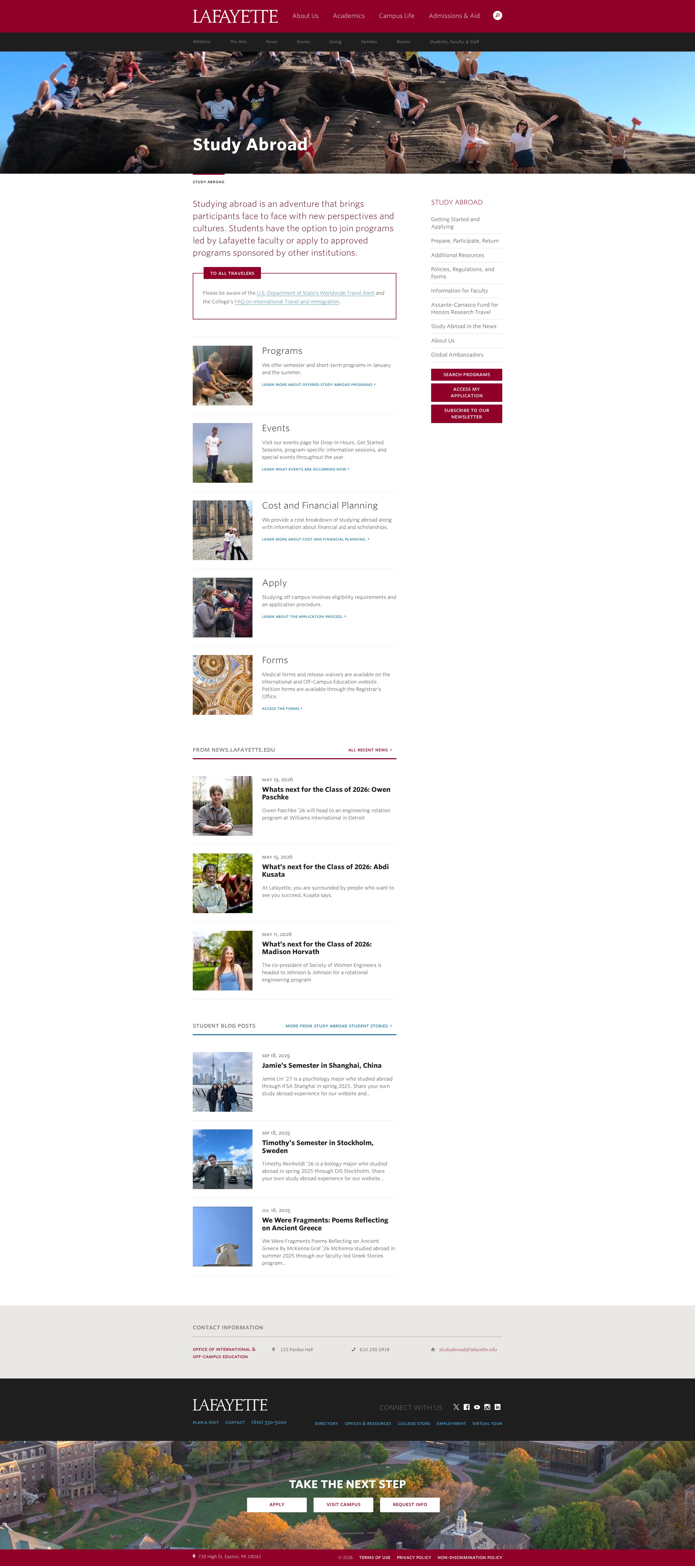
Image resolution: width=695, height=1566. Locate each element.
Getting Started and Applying (455, 223)
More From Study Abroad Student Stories (337, 1025)
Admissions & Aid (454, 15)
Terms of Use (374, 1557)
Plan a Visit (206, 1422)
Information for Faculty (459, 291)
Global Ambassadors (457, 355)
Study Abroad (457, 202)
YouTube (477, 1407)
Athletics (201, 41)
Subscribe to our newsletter (466, 413)
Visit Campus (344, 1504)
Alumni (403, 41)
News (271, 41)
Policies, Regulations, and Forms (462, 273)
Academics (349, 15)
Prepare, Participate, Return (465, 241)
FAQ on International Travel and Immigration (287, 301)
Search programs (466, 374)
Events (303, 41)
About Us (305, 15)
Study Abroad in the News (464, 326)
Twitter (456, 1407)
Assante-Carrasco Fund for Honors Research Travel (464, 308)
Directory (326, 1423)
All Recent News (368, 749)
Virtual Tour (487, 1423)
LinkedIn (497, 1407)
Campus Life (397, 15)
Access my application (467, 392)
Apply (277, 1504)
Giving (335, 41)
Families (369, 41)
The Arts (238, 41)
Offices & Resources (368, 1423)
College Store (414, 1423)
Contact (235, 1422)
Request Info (410, 1504)
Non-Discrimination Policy (470, 1557)
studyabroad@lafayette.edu (468, 1349)
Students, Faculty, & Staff (454, 41)
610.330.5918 (375, 1349)
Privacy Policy (414, 1557)
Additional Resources (457, 255)
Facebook (466, 1407)
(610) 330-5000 (268, 1422)
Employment (451, 1423)
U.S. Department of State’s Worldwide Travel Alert (315, 293)
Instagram (487, 1407)
